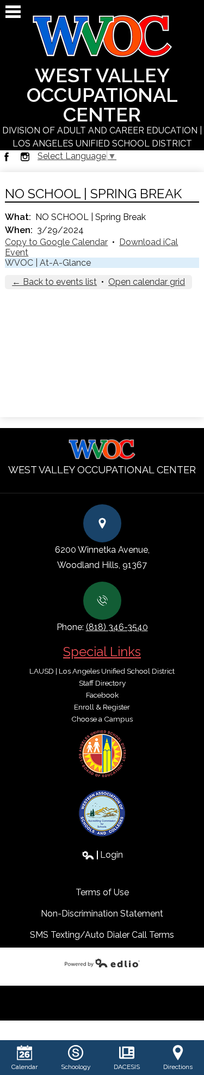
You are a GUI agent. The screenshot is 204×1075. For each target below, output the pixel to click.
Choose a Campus (102, 718)
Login (102, 855)
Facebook (6, 156)
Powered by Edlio (102, 962)
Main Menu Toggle (13, 11)
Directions (178, 1067)
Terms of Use (102, 892)
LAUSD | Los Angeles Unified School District (102, 671)
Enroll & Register (102, 707)
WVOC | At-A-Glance (48, 263)
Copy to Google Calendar (56, 242)
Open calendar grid (146, 282)
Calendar (24, 1067)
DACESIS (127, 1067)
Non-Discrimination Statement (102, 913)
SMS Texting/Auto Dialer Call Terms (102, 935)
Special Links (102, 651)
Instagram (25, 156)
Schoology (76, 1067)
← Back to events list (54, 282)
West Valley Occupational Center (102, 106)
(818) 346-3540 (117, 627)
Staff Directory (102, 683)
